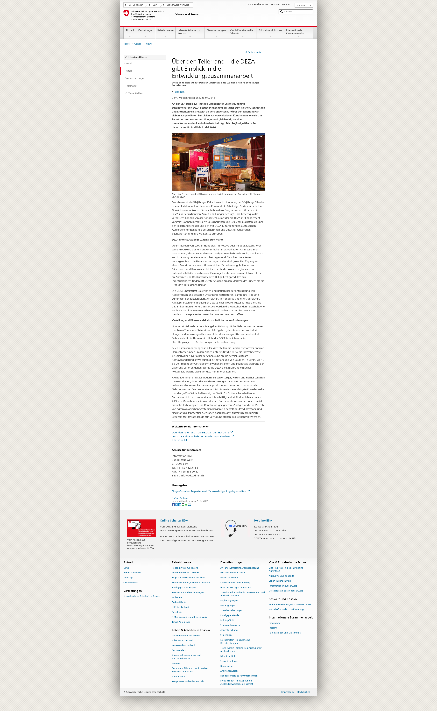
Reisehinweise (165, 30)
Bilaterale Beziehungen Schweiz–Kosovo (290, 604)
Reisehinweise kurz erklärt (185, 573)
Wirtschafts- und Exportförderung (286, 609)
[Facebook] (173, 504)
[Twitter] (176, 504)
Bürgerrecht (226, 666)
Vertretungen (145, 30)
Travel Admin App (181, 622)
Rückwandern (179, 650)
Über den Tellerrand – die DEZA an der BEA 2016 (200, 432)
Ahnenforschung (229, 630)
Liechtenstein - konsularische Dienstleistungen (235, 641)
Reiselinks (177, 612)
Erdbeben (177, 597)
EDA (155, 5)
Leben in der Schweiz (280, 581)
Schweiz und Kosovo (270, 30)
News (126, 568)
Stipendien (226, 635)
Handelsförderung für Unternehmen (239, 676)
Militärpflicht (227, 620)
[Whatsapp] (186, 504)
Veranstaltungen (132, 573)
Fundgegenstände (229, 615)
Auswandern (178, 676)
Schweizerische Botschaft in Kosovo (141, 596)
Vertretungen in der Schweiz (186, 635)
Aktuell (130, 30)
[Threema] (183, 504)
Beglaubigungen (229, 600)
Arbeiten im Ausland (182, 640)
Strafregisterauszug (230, 625)
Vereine (176, 663)
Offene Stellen (130, 582)
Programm (274, 623)
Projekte (273, 628)
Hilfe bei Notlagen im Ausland (235, 587)
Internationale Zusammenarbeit (295, 31)
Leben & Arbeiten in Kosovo (189, 31)
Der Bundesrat (136, 5)
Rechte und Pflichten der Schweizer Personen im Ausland (190, 670)
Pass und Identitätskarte (232, 573)
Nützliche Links (228, 656)
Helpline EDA (263, 520)
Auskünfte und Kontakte (281, 576)
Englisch (180, 91)
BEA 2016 (178, 440)
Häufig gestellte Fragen (184, 587)
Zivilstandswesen (229, 671)
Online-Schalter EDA (174, 520)
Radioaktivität (179, 602)
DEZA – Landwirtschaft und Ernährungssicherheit (201, 436)
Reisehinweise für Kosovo (185, 568)
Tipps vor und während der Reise (188, 577)
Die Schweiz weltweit (178, 5)
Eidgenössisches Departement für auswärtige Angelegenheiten (209, 491)
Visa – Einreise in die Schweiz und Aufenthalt (286, 569)
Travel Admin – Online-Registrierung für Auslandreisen (241, 650)
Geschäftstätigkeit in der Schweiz (286, 590)
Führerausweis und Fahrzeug (235, 582)
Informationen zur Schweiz (283, 586)
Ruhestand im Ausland (183, 645)
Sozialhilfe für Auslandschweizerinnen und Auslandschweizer (242, 594)
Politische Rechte (229, 577)
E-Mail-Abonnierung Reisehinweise (190, 617)
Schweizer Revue (229, 661)
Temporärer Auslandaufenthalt (188, 681)
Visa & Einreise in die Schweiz (241, 31)
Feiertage (128, 577)
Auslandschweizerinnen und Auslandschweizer (186, 657)
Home (126, 44)
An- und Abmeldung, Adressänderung (239, 568)
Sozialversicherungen (231, 610)
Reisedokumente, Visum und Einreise (191, 582)
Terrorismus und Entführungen (188, 592)
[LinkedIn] (180, 504)
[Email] (189, 504)
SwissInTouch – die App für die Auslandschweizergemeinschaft (236, 682)
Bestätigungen (227, 605)
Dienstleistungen (216, 30)
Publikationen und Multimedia (285, 633)
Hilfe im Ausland (180, 607)
